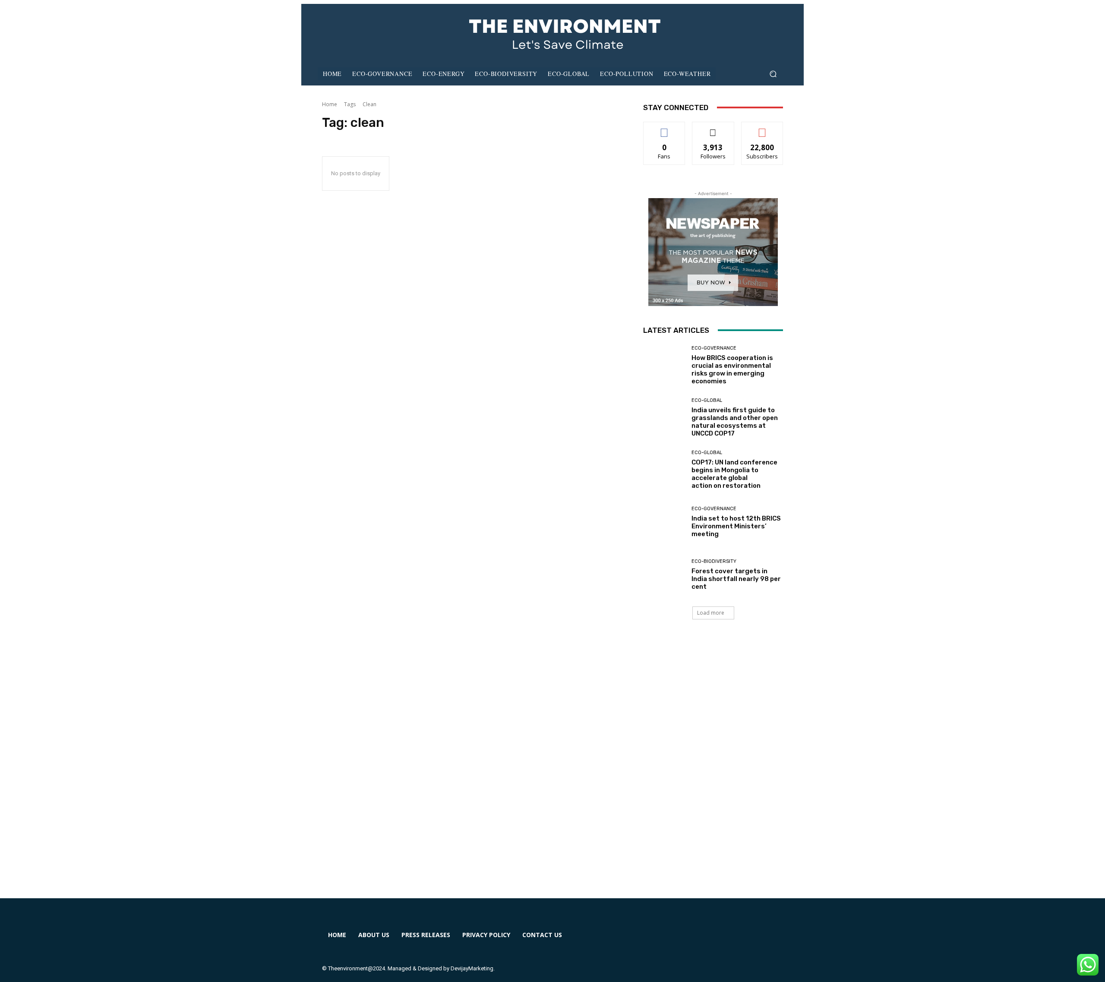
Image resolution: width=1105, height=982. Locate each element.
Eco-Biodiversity (713, 561)
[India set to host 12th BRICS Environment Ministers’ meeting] (664, 522)
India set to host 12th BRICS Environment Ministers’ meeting (736, 526)
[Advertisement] (552, 769)
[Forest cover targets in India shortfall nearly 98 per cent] (664, 575)
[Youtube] (750, 940)
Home (329, 104)
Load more (710, 612)
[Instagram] (688, 940)
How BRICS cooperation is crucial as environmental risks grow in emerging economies (732, 369)
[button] (773, 74)
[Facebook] (656, 940)
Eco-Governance (713, 348)
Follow (713, 128)
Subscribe (762, 128)
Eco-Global (706, 400)
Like (664, 128)
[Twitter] (719, 940)
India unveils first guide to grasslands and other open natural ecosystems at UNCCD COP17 (734, 421)
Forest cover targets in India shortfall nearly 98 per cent (736, 578)
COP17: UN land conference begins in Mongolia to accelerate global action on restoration (734, 473)
